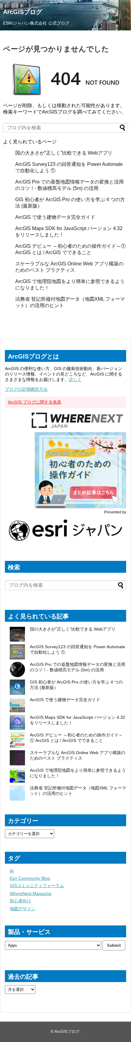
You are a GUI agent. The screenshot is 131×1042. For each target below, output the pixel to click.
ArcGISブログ (22, 12)
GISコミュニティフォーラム (37, 885)
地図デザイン (22, 908)
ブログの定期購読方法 (26, 389)
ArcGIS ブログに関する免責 (34, 402)
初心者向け (20, 900)
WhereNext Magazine (30, 893)
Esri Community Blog (30, 878)
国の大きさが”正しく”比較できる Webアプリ (63, 153)
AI (12, 871)
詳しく (75, 379)
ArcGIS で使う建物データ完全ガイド (55, 217)
